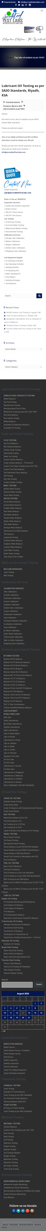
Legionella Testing (11, 537)
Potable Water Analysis (13, 508)
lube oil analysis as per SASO (14, 109)
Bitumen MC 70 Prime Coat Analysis (18, 675)
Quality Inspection (11, 1060)
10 (5, 1013)
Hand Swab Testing (11, 453)
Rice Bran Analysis (11, 415)
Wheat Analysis (10, 399)
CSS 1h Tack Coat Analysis (14, 704)
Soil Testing (8, 1140)
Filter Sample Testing (12, 970)
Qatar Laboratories (11, 730)
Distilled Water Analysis (13, 540)
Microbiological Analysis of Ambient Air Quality (22, 1191)
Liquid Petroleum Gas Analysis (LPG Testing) (21, 831)
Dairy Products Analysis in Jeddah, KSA (21, 316)
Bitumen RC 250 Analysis (13, 691)
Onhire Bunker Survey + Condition (16, 1050)
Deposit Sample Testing (13, 973)
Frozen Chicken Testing (13, 482)
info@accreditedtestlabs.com (32, 2)
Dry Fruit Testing (10, 402)
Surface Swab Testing (12, 450)
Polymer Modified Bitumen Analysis (18, 708)
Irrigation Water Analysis (13, 544)
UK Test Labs (9, 759)
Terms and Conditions (26, 1224)
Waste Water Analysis (12, 521)
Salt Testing (8, 476)
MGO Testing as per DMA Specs (16, 879)
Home (9, 57)
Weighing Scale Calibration (14, 643)
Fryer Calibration (10, 618)
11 (11, 1013)
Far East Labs (9, 769)
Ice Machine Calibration (13, 624)
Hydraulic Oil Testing (12, 944)
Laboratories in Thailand (13, 779)
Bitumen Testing (10, 1149)
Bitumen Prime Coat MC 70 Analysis (18, 688)
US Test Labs (9, 763)
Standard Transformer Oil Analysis (17, 924)
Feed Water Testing (11, 550)
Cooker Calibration (11, 611)
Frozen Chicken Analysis (13, 460)
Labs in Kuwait (9, 737)
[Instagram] (30, 5)
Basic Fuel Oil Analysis (12, 866)
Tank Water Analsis (11, 524)
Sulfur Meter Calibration (13, 634)
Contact (4, 1227)
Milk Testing (8, 575)
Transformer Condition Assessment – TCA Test (22, 937)
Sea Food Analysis (11, 443)
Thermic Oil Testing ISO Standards (17, 967)
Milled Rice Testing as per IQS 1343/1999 (20, 412)
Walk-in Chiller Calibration (13, 640)
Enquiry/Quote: (10, 2)
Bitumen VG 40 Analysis (13, 701)
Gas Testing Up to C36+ (13, 827)
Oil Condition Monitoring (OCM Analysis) (19, 902)
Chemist (17, 102)
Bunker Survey (9, 1047)
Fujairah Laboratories (12, 727)
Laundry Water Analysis (13, 547)
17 (5, 1018)
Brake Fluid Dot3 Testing (13, 950)
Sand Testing (9, 1137)
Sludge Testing (9, 1146)
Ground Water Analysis (12, 505)
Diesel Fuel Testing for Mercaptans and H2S (21, 856)
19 (17, 1018)
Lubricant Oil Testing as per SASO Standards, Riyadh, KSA (23, 90)
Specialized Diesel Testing (14, 844)
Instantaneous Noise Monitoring (16, 1188)
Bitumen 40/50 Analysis (13, 659)
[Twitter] (19, 5)
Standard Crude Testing (13, 801)
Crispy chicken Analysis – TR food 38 (18, 463)
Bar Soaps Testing (11, 1166)
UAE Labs (7, 717)
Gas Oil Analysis (10, 860)
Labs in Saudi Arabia (11, 733)
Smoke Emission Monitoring (15, 1194)
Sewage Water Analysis (13, 528)
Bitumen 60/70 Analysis (13, 669)
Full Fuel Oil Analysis (12, 869)
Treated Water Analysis (13, 518)
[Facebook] (16, 5)
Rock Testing (9, 1133)
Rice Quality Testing (11, 418)
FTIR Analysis (9, 912)
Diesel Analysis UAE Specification (17, 853)
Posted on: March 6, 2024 (12, 106)
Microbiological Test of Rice (15, 408)
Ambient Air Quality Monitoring (15, 1184)
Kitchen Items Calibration (13, 608)
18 (11, 1018)
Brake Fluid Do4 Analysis (13, 954)
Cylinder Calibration (11, 595)
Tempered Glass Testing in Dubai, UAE (21, 325)
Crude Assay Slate (11, 805)
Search (5, 980)
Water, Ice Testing (11, 456)
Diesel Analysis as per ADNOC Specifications (21, 850)
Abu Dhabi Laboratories (13, 724)
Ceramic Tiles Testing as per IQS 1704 (19, 1130)
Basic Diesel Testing (12, 837)
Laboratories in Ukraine (13, 782)
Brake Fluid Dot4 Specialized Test (17, 957)
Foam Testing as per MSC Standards (18, 1095)
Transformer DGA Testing (13, 928)
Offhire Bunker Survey (12, 1054)
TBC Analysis (9, 534)
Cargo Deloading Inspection (14, 1073)
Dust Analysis (9, 1197)
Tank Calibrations (10, 592)
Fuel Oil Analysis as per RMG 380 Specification (22, 876)
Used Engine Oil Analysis (13, 905)
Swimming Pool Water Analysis (16, 531)
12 (17, 1013)
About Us (5, 1224)
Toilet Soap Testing (11, 1169)
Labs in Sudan (9, 746)
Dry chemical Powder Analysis (15, 1098)
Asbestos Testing (11, 1143)
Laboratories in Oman (12, 740)
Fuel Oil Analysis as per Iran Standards (19, 873)
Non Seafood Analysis (12, 447)
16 (41, 1013)
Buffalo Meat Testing (12, 489)
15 (35, 1013)
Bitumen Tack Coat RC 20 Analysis (17, 695)
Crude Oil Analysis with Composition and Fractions (23, 808)
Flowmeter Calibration (12, 598)
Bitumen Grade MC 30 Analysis (16, 672)
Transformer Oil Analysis (13, 931)
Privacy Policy (13, 1224)
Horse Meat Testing (11, 495)
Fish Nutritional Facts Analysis (15, 473)
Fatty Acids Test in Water (13, 557)
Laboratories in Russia (12, 766)
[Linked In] (23, 5)
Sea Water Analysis (11, 515)
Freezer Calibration (11, 601)
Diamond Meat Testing (12, 492)
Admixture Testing (11, 1159)
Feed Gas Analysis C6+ (13, 821)
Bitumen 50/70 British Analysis (16, 665)
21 (29, 1018)
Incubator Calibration (12, 605)
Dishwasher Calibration (13, 614)
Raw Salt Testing (10, 479)
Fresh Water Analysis (12, 502)
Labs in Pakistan (10, 753)
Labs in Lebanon (10, 743)
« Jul (3, 1031)
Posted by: (10, 102)
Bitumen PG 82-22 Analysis (14, 685)
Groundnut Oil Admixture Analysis (16, 425)
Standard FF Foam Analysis (14, 1092)
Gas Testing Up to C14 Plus (14, 824)
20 (23, 1018)
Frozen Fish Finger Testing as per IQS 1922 (21, 466)
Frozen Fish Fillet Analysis (14, 469)
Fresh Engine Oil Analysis (13, 908)
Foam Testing (9, 1089)
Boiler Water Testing (11, 554)
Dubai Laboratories (11, 721)
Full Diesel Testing (11, 840)
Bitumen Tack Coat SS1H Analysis (17, 698)
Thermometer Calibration (13, 637)
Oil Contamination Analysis (14, 915)
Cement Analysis (10, 1127)
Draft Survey (8, 1057)
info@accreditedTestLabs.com (14, 152)
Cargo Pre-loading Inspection (15, 1070)
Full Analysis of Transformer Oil (16, 934)
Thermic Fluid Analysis (12, 963)
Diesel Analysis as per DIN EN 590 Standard (21, 847)
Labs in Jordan (9, 750)
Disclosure (37, 1224)
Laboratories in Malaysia (13, 776)
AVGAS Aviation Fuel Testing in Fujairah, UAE (23, 312)
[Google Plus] (26, 5)
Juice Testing (9, 572)
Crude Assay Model (11, 811)
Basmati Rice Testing (12, 405)
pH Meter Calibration (12, 631)
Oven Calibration (10, 627)
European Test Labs (11, 756)
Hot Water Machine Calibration (15, 621)
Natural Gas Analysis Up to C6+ (16, 818)
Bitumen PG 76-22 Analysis (14, 682)
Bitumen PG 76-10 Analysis (14, 678)
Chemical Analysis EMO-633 (15, 1102)
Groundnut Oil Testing (12, 428)
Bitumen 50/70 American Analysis (17, 662)
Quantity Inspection (11, 1063)
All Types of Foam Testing (14, 1108)
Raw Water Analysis (11, 511)
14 (29, 1013)
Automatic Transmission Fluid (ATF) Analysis (21, 918)
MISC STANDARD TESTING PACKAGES (19, 785)
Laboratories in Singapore (14, 772)
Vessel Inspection (11, 1067)
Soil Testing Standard (12, 1153)
